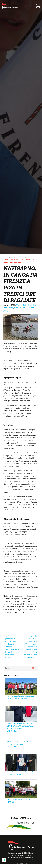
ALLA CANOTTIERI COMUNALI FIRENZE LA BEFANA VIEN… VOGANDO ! (19, 744)
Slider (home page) (20, 258)
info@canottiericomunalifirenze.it (21, 860)
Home (5, 258)
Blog (10, 258)
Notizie (19, 305)
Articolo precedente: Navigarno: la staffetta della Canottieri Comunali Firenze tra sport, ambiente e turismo (12, 646)
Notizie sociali (19, 308)
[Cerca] (33, 668)
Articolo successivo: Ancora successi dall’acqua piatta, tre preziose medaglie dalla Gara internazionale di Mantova (30, 646)
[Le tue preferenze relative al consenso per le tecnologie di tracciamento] (4, 860)
